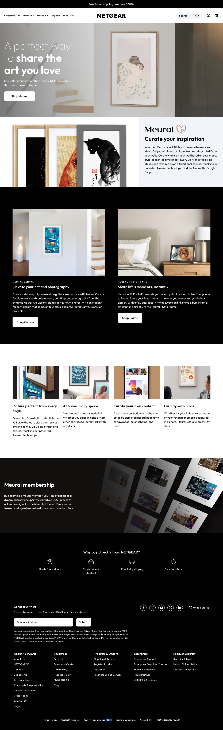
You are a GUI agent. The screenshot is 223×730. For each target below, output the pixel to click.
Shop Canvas (25, 322)
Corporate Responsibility (28, 685)
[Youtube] (161, 608)
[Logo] (111, 16)
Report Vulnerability (185, 664)
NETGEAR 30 (21, 664)
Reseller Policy (62, 674)
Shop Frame (130, 318)
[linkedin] (179, 608)
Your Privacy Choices (94, 719)
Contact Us (20, 700)
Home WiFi (28, 15)
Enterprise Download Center (150, 664)
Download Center (64, 664)
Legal (17, 706)
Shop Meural (19, 96)
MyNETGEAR (61, 680)
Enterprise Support (144, 659)
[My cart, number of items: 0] (217, 16)
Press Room (21, 695)
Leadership (20, 674)
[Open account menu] (208, 16)
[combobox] (189, 16)
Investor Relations (24, 690)
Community (60, 669)
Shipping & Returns (105, 659)
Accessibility (146, 719)
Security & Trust (182, 659)
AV (19, 15)
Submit (83, 622)
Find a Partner (141, 674)
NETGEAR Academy (145, 680)
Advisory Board (23, 680)
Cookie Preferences (70, 719)
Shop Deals (68, 15)
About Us (19, 659)
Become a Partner (144, 669)
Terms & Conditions (126, 719)
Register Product (103, 664)
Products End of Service (108, 674)
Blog (56, 685)
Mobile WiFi (43, 15)
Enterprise (9, 15)
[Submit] (197, 16)
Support (56, 15)
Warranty (99, 669)
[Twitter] (170, 608)
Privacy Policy (50, 719)
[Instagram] (152, 608)
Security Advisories (184, 669)
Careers (19, 669)
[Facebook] (143, 608)
